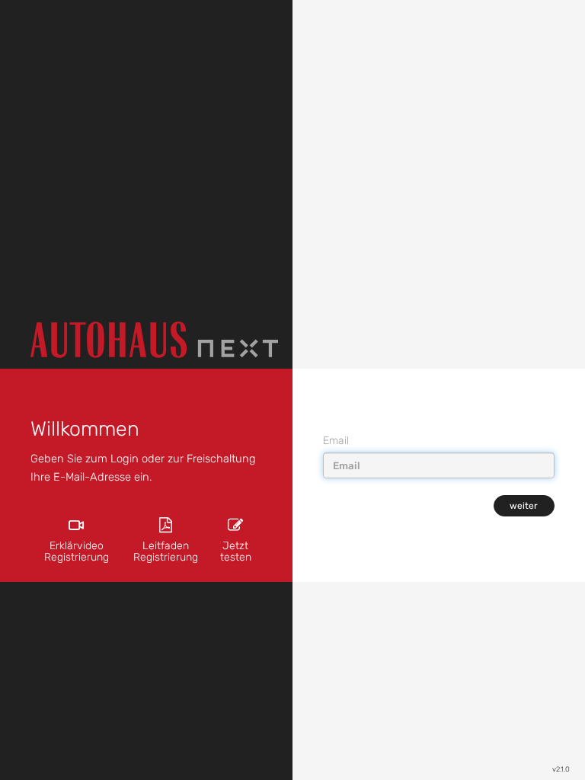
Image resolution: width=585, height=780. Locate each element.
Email (336, 440)
